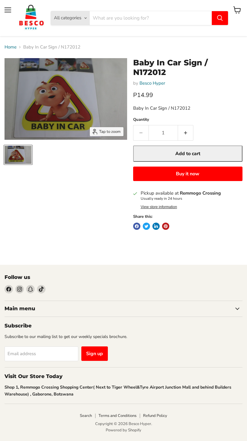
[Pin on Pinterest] (165, 226)
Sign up (94, 353)
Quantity (141, 119)
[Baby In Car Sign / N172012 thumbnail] (18, 154)
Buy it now (187, 173)
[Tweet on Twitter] (146, 226)
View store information (159, 207)
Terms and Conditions (117, 415)
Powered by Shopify (123, 430)
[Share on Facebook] (136, 226)
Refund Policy (155, 415)
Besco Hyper (152, 83)
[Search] (220, 18)
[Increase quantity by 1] (185, 133)
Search (86, 415)
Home (11, 47)
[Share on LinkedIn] (156, 226)
